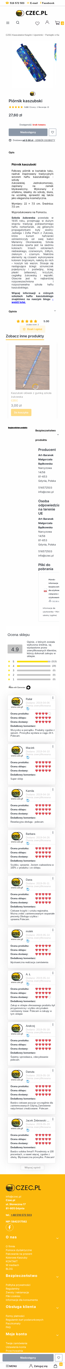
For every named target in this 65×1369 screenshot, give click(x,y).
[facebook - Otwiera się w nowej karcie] (9, 1227)
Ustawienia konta (16, 1346)
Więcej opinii (32, 1167)
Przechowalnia (14, 1350)
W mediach (12, 1265)
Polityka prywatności (18, 1284)
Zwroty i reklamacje (17, 1292)
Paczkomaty (13, 1323)
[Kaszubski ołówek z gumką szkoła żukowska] (32, 367)
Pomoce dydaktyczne (19, 1250)
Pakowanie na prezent (19, 1253)
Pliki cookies (13, 1296)
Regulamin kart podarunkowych (24, 1319)
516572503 (45, 487)
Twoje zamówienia (16, 1343)
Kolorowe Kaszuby (16, 1257)
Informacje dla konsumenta (22, 1299)
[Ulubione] (37, 23)
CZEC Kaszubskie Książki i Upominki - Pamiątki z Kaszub (35, 35)
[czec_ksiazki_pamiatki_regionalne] (32, 1187)
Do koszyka (21, 412)
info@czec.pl (46, 491)
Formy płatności (15, 1315)
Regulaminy (13, 1288)
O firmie (10, 1246)
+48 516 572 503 (21, 1214)
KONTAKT (12, 1261)
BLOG (9, 1268)
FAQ (8, 1327)
